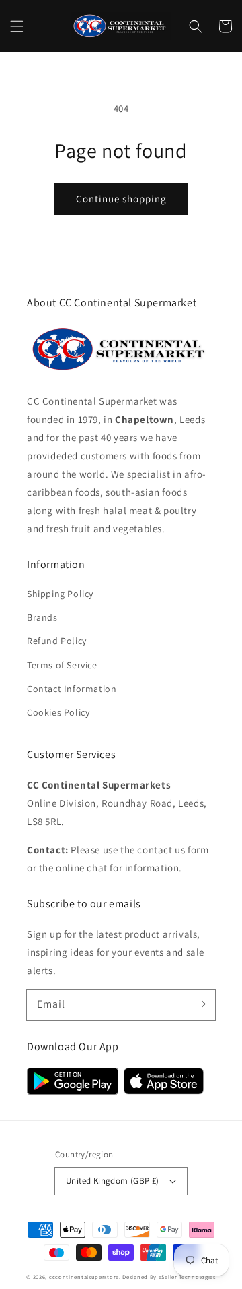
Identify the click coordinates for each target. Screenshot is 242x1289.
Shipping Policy (60, 594)
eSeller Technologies (187, 1276)
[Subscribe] (200, 1004)
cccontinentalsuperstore (84, 1276)
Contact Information (71, 689)
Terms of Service (62, 665)
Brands (42, 617)
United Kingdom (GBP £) (112, 1180)
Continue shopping (121, 198)
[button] (17, 26)
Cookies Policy (58, 712)
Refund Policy (57, 641)
